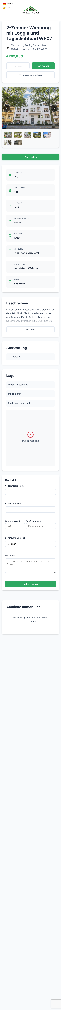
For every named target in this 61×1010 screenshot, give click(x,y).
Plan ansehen (30, 157)
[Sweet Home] (30, 10)
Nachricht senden (30, 584)
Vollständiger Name (14, 486)
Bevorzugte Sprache (15, 538)
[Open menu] (56, 4)
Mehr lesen (31, 329)
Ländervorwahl (12, 521)
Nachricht (10, 555)
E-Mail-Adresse (13, 503)
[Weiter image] (54, 108)
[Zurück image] (6, 108)
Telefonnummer (34, 521)
